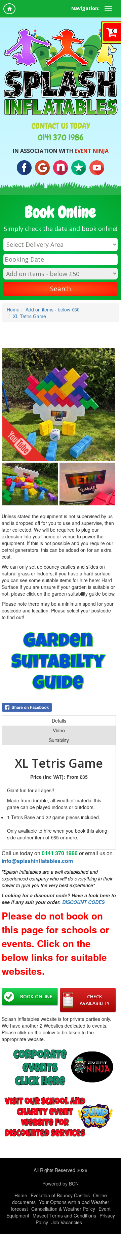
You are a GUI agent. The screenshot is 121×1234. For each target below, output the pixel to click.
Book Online (36, 996)
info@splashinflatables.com (37, 861)
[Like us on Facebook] (24, 167)
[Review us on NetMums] (60, 167)
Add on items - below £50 (53, 309)
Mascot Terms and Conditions (64, 1215)
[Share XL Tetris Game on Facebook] (59, 707)
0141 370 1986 (61, 137)
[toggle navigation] (108, 8)
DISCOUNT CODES (83, 902)
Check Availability (95, 999)
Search (60, 288)
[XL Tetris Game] (59, 404)
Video (59, 730)
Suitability (59, 740)
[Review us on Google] (42, 167)
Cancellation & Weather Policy (63, 1208)
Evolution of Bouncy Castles (60, 1195)
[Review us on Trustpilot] (78, 167)
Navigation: (85, 8)
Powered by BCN (60, 1183)
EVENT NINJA (92, 151)
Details (59, 720)
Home (13, 309)
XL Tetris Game (29, 316)
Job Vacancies (66, 1222)
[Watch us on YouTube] (96, 167)
